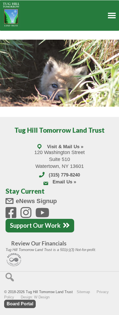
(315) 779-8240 (64, 175)
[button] (9, 277)
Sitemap (83, 292)
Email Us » (64, 182)
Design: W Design (35, 297)
